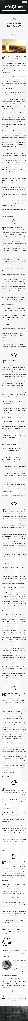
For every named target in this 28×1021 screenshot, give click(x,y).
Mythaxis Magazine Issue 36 (14, 7)
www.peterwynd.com (12, 975)
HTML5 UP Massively (15, 1014)
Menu (25, 1)
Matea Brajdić (9, 985)
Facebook (23, 952)
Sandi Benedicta (20, 985)
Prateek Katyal (5, 987)
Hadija (14, 985)
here (15, 998)
